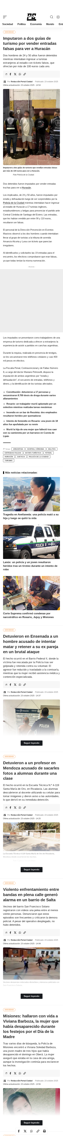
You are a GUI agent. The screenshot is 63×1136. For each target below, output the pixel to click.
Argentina (18, 449)
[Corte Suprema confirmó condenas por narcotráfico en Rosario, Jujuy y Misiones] (31, 593)
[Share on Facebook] (10, 74)
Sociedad (9, 32)
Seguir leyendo (31, 743)
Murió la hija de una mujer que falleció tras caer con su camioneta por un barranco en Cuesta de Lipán (30, 432)
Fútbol (48, 453)
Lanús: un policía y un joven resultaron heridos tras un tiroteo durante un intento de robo (30, 566)
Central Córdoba (35, 449)
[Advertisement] (31, 6)
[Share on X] (15, 74)
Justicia (21, 457)
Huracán (26, 187)
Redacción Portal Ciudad (21, 82)
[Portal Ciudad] (31, 17)
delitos (52, 449)
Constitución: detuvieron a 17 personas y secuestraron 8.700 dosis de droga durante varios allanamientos (29, 395)
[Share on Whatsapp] (20, 74)
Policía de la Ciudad (14, 202)
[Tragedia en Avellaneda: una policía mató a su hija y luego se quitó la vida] (31, 494)
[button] (5, 17)
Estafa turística (33, 453)
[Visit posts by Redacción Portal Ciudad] (4, 81)
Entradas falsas (13, 453)
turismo (9, 460)
